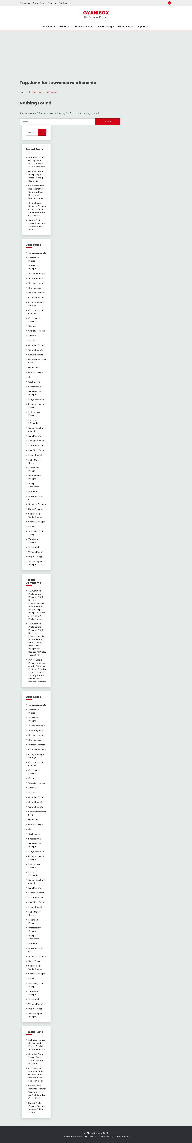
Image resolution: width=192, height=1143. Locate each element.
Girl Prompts (34, 367)
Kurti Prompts (34, 436)
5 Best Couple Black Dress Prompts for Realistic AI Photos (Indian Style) (37, 648)
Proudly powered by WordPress (78, 1136)
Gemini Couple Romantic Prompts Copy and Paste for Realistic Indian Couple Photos (37, 209)
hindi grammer (34, 386)
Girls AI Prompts (35, 372)
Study (31, 526)
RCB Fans (33, 491)
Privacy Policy (39, 3)
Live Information (35, 445)
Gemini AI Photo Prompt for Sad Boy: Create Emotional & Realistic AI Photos (37, 675)
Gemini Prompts (35, 350)
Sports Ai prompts (36, 521)
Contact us (25, 3)
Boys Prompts (144, 26)
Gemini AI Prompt (36, 345)
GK (29, 377)
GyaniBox (96, 12)
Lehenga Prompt (36, 440)
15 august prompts (37, 253)
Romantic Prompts (37, 504)
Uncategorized (35, 547)
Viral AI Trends (35, 556)
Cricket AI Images (36, 330)
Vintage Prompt (35, 552)
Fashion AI (33, 335)
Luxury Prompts (35, 455)
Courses (32, 326)
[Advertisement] (96, 50)
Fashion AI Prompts (84, 26)
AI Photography (35, 278)
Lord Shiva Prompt (37, 450)
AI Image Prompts (36, 273)
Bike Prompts (34, 288)
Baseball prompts (36, 283)
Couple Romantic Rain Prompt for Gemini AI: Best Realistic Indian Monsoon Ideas (36, 191)
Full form (32, 340)
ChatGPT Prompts (105, 26)
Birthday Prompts (126, 26)
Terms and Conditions (58, 3)
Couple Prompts (48, 26)
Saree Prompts (35, 509)
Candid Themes (122, 1136)
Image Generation (36, 399)
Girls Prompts (65, 26)
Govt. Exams (34, 381)
